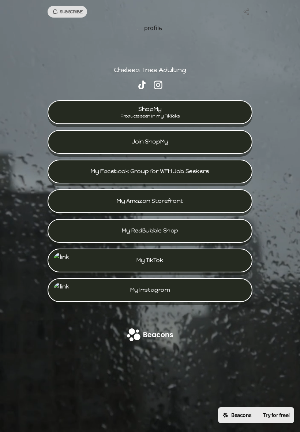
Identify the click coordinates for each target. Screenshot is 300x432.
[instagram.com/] (158, 85)
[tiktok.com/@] (142, 85)
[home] (150, 335)
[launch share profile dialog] (246, 12)
